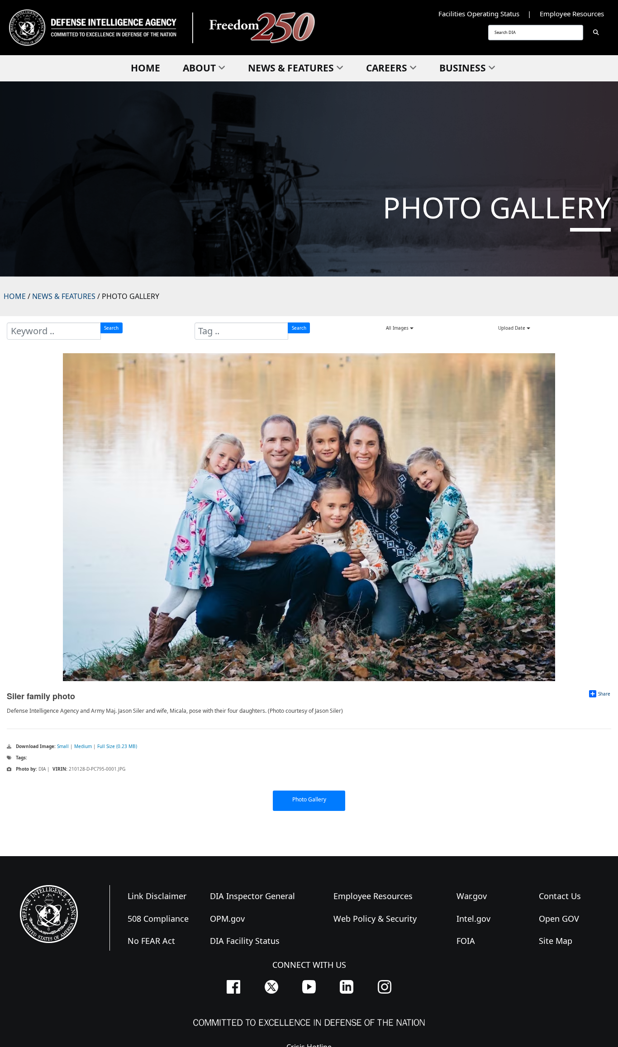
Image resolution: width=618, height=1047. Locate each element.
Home (145, 68)
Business (462, 68)
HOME (15, 296)
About (199, 68)
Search (111, 328)
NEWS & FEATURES (63, 296)
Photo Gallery (309, 799)
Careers (386, 68)
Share (604, 694)
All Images (398, 328)
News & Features (291, 68)
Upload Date (512, 328)
